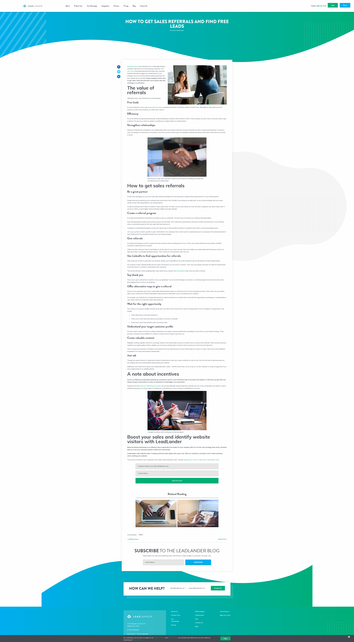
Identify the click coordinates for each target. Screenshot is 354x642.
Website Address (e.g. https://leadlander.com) (153, 466)
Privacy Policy (131, 634)
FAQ (196, 619)
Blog (134, 6)
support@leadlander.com (197, 588)
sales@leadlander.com (177, 588)
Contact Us (143, 6)
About (68, 6)
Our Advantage (92, 6)
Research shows (132, 66)
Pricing (126, 6)
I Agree (225, 638)
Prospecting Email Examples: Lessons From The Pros (156, 525)
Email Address (143, 473)
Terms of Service (159, 638)
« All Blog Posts (132, 539)
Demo (345, 5)
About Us (174, 611)
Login (333, 5)
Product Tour (78, 6)
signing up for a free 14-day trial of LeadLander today (201, 460)
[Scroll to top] (349, 637)
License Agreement (142, 634)
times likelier (180, 271)
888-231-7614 (225, 615)
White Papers (200, 611)
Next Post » (222, 539)
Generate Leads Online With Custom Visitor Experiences (198, 525)
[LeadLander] (32, 6)
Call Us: (318, 6)
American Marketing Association (150, 386)
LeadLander (135, 630)
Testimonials (199, 615)
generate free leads (156, 107)
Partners (116, 6)
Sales (141, 534)
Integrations (105, 6)
